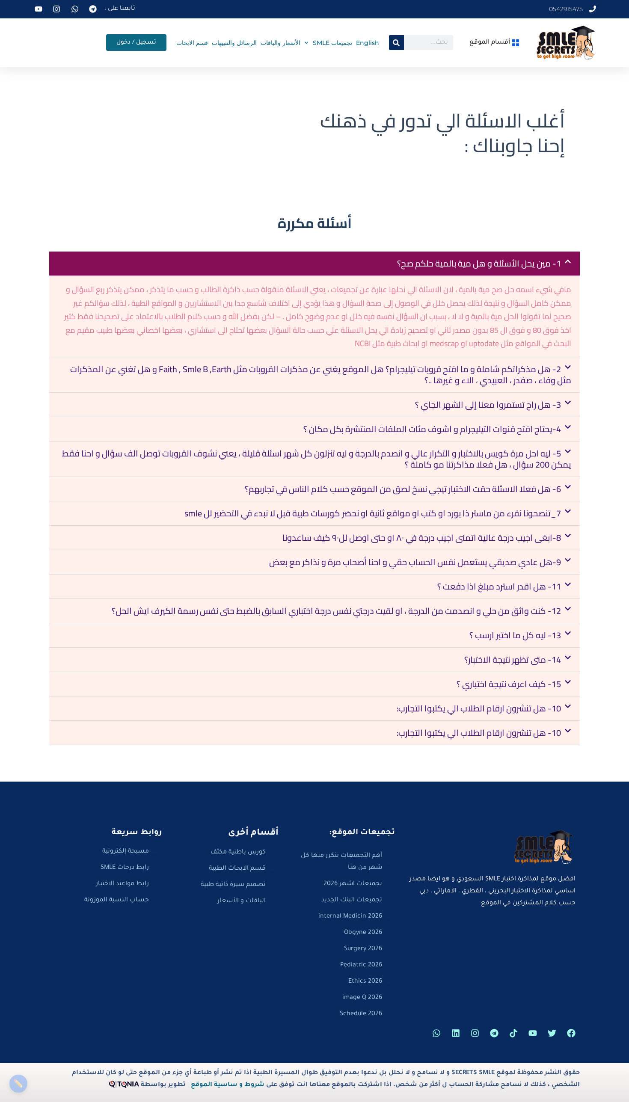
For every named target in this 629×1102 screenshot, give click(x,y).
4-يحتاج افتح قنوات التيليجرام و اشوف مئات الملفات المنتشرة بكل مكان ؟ (432, 429)
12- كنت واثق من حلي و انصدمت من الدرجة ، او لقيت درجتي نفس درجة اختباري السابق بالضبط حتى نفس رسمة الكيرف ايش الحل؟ (336, 611)
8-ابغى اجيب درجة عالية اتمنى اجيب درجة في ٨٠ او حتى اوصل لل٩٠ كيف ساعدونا (421, 537)
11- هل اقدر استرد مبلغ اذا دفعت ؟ (499, 586)
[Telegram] (494, 1033)
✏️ (18, 1083)
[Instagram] (475, 1033)
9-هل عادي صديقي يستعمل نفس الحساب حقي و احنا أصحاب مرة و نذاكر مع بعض (415, 562)
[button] (314, 264)
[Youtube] (532, 1033)
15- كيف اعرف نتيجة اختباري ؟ (509, 684)
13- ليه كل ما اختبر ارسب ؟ (515, 635)
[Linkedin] (455, 1033)
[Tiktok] (513, 1033)
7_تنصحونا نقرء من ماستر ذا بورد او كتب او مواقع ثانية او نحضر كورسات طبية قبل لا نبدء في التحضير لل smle (372, 513)
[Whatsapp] (436, 1033)
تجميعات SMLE (332, 43)
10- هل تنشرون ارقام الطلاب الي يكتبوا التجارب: (479, 708)
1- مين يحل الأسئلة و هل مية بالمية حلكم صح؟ (479, 263)
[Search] (396, 42)
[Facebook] (571, 1033)
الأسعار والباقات (280, 43)
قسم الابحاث (192, 43)
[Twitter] (552, 1033)
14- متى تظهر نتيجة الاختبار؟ (512, 659)
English (367, 43)
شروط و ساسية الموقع (227, 1085)
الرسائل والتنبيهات (234, 43)
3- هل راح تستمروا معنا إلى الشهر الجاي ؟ (488, 404)
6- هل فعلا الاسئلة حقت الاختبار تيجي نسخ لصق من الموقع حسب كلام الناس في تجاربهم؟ (403, 489)
